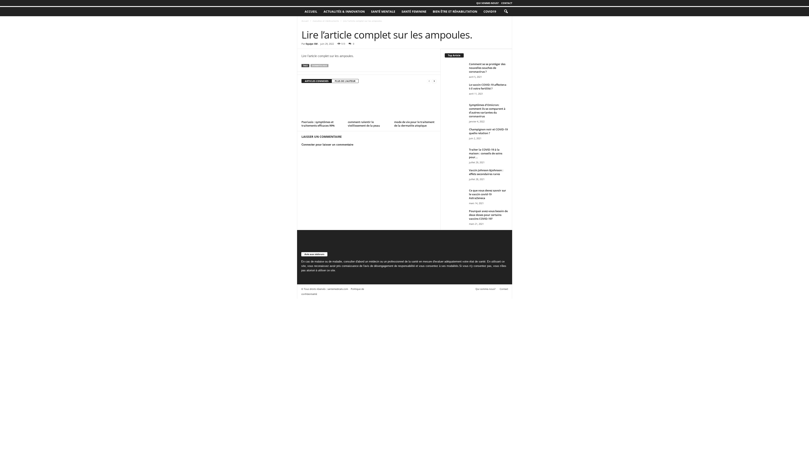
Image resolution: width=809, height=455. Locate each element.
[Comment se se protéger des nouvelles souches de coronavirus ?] (455, 70)
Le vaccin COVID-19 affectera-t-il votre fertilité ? (488, 86)
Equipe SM (311, 43)
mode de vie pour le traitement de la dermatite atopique (414, 123)
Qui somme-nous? (487, 3)
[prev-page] (429, 81)
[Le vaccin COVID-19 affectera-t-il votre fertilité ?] (455, 91)
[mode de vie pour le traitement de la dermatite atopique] (415, 103)
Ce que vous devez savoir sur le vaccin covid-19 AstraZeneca (487, 194)
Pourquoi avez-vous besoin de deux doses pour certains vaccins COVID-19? (488, 215)
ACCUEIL (311, 11)
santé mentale (383, 11)
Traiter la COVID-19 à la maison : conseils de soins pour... (485, 153)
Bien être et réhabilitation (455, 11)
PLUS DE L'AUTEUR (345, 81)
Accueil (305, 20)
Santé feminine (414, 11)
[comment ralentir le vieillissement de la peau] (369, 103)
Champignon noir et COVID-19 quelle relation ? (488, 131)
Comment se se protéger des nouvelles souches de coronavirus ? (487, 68)
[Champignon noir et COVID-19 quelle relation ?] (455, 135)
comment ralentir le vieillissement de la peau (364, 123)
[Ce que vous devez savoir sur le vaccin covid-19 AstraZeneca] (455, 196)
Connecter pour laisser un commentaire (327, 144)
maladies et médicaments (326, 20)
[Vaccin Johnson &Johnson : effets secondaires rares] (455, 176)
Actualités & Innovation (344, 11)
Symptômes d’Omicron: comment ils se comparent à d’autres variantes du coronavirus (487, 110)
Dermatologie (319, 65)
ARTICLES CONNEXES (316, 81)
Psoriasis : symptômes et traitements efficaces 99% (318, 123)
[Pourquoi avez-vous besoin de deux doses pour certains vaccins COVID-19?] (455, 217)
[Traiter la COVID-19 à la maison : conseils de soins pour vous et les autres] (455, 155)
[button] (505, 11)
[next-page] (434, 81)
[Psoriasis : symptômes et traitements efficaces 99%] (322, 103)
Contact (506, 3)
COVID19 (490, 11)
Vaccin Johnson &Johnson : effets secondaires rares (486, 172)
